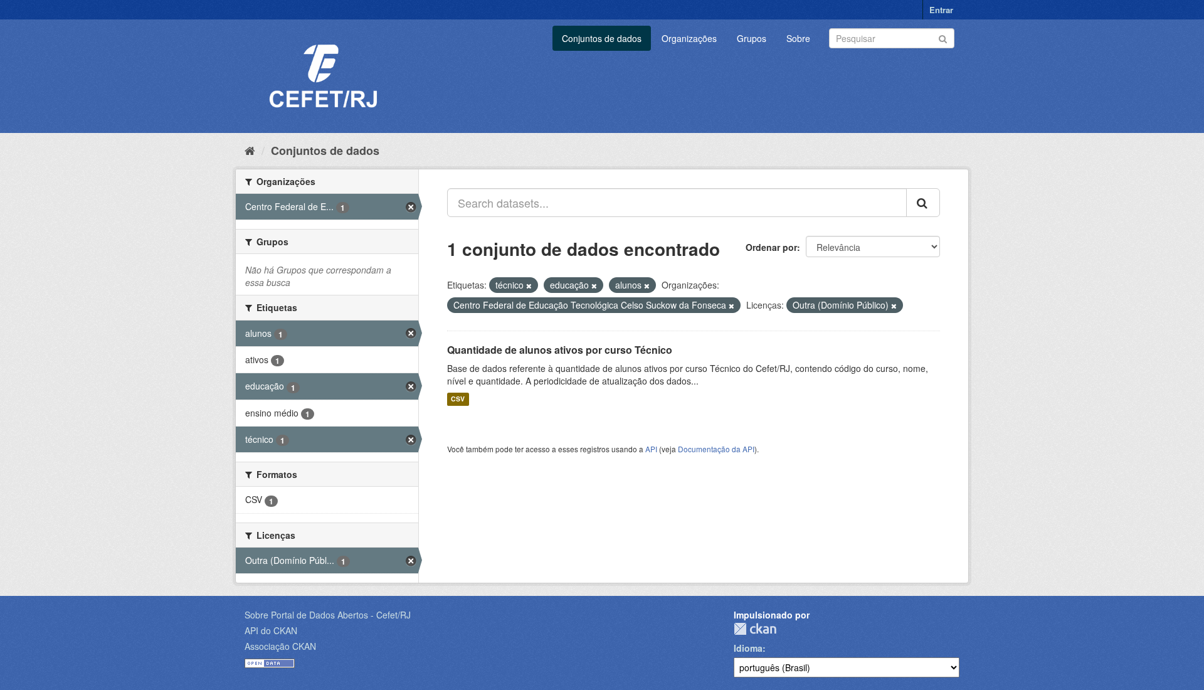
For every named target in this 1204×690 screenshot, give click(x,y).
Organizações (689, 38)
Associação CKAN (280, 646)
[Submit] (942, 37)
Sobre (798, 38)
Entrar (941, 10)
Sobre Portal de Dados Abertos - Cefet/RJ (328, 614)
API (651, 448)
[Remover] (529, 285)
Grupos (751, 38)
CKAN (755, 628)
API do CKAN (271, 630)
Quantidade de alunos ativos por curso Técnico (559, 349)
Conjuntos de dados (602, 38)
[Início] (250, 150)
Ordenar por (771, 247)
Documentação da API (716, 448)
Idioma (748, 648)
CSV (458, 399)
